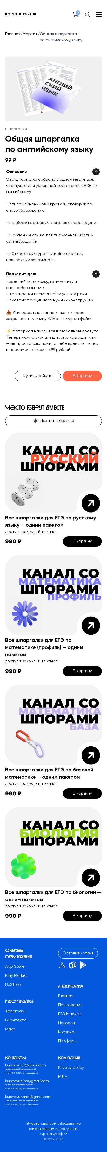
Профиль (66, 1041)
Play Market (16, 976)
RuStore (13, 985)
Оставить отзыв (78, 953)
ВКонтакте (16, 1020)
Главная (13, 34)
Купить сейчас (37, 376)
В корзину (82, 376)
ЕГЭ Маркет (69, 1014)
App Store (15, 967)
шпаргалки (16, 129)
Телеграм (14, 1011)
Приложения (70, 1005)
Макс (10, 1029)
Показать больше (57, 421)
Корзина (66, 1032)
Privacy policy (71, 1068)
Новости (66, 1023)
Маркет (30, 34)
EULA (62, 1077)
